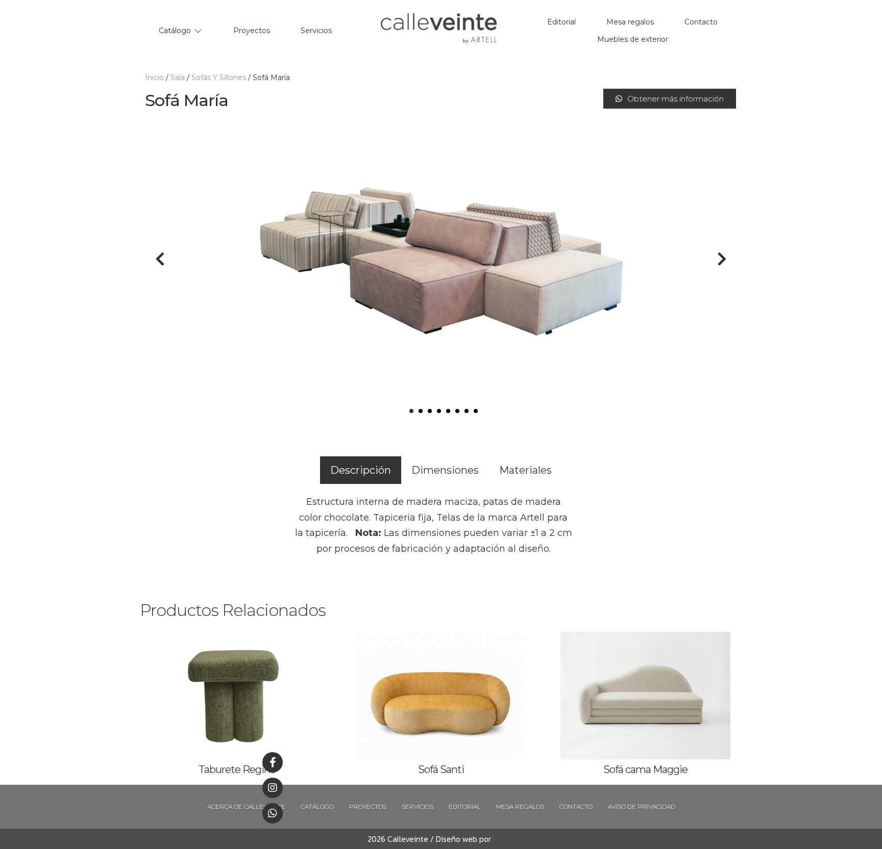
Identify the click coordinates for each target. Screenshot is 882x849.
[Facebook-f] (272, 762)
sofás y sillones (218, 77)
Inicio (154, 77)
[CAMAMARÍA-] (441, 259)
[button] (669, 99)
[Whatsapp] (272, 813)
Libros (501, 839)
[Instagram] (272, 788)
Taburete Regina (237, 769)
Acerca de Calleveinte (246, 806)
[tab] (360, 470)
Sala (177, 77)
